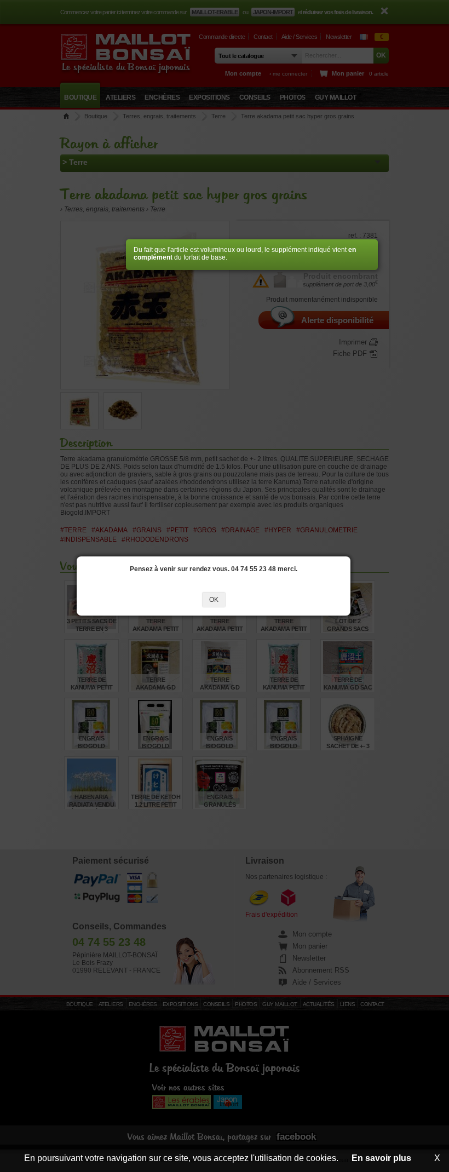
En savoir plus (381, 1158)
